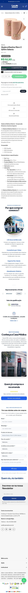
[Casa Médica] (14, 6)
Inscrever (14, 498)
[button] (3, 1)
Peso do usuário (6, 439)
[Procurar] (23, 6)
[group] (14, 29)
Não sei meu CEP (4, 94)
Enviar (15, 468)
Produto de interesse (6, 432)
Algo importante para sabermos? (12, 459)
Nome (3, 418)
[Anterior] (3, 294)
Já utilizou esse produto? (8, 445)
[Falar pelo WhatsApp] (24, 580)
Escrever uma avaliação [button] (14, 398)
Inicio (2, 13)
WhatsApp (4, 425)
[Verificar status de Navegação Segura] (5, 584)
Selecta (3, 45)
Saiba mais (13, 320)
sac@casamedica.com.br (7, 525)
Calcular (23, 91)
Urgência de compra (7, 453)
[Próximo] (25, 294)
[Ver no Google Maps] (11, 584)
